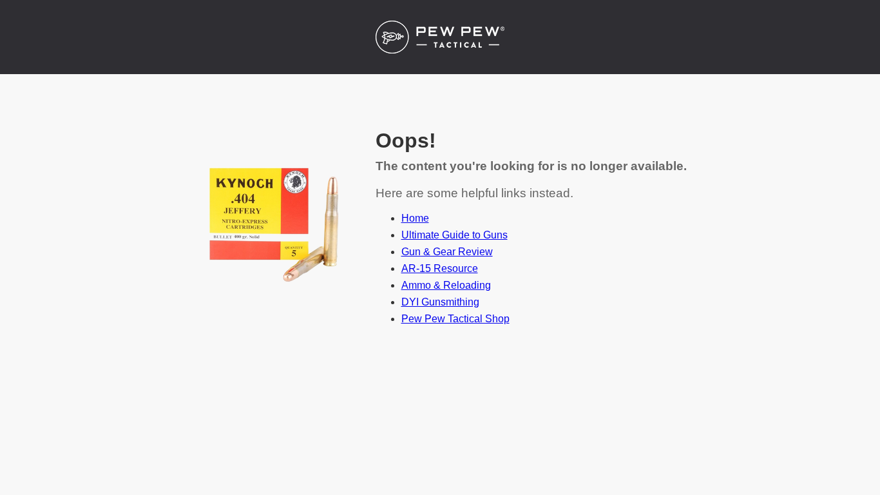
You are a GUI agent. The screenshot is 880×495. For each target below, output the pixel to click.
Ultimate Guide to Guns (454, 234)
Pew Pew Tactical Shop (455, 318)
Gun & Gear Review (447, 251)
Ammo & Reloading (446, 285)
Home (415, 218)
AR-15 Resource (439, 268)
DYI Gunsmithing (440, 301)
